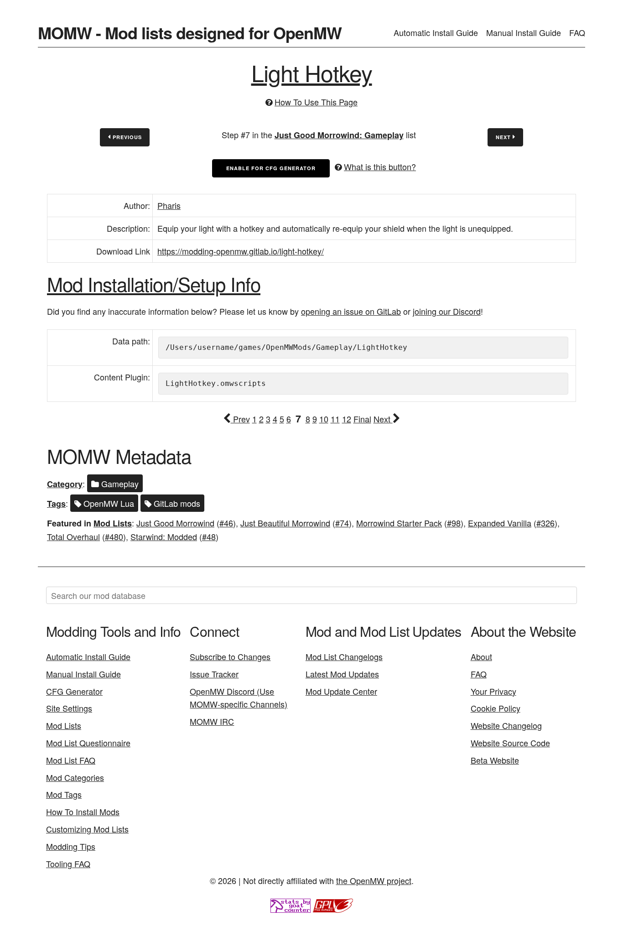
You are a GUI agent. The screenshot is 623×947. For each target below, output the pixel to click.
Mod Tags (64, 794)
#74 (342, 523)
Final (362, 419)
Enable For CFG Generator (271, 168)
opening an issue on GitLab (351, 311)
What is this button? (380, 166)
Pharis (169, 205)
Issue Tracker (214, 674)
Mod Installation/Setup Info (153, 283)
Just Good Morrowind (175, 523)
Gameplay (119, 483)
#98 (454, 523)
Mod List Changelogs (344, 656)
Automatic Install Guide (436, 32)
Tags (56, 504)
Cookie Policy (495, 708)
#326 (545, 523)
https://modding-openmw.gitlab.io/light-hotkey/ (240, 251)
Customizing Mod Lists (87, 829)
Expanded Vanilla (499, 523)
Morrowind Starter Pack (399, 523)
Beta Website (495, 760)
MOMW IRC (212, 721)
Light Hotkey (311, 72)
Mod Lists (112, 523)
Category (65, 484)
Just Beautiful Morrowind (285, 523)
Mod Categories (75, 777)
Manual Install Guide (523, 32)
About (481, 656)
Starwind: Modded (163, 536)
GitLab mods (175, 503)
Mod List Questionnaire (88, 743)
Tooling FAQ (68, 863)
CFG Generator (74, 691)
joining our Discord (447, 311)
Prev (240, 419)
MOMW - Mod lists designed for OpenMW (190, 32)
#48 (209, 536)
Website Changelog (506, 725)
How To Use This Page (316, 102)
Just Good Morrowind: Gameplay (339, 135)
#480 (114, 536)
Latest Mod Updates (342, 674)
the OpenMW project (373, 880)
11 (335, 419)
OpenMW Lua (107, 503)
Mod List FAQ (70, 760)
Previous (126, 137)
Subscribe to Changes (230, 656)
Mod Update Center (341, 691)
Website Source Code (510, 743)
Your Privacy (493, 691)
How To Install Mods (82, 811)
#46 (226, 523)
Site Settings (69, 708)
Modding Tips (70, 846)
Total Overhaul (73, 536)
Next (504, 137)
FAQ (577, 32)
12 (346, 419)
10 (323, 419)
